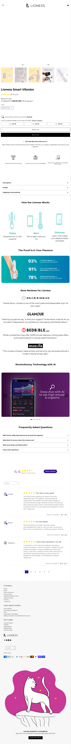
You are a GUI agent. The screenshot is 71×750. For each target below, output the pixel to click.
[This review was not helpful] (65, 535)
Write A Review (50, 471)
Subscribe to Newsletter (11, 614)
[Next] (48, 64)
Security (6, 599)
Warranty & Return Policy (11, 596)
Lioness (9, 653)
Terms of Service (9, 592)
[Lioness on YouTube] (6, 640)
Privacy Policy (8, 594)
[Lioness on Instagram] (8, 640)
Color (2, 105)
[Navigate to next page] (49, 571)
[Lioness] (35, 5)
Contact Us (7, 601)
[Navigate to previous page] (22, 571)
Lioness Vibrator (8, 623)
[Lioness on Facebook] (4, 640)
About (5, 588)
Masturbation (8, 626)
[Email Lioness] (10, 640)
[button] (35, 101)
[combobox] (12, 483)
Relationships (8, 628)
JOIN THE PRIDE (35, 738)
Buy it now (35, 135)
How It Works (8, 608)
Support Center (8, 598)
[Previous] (23, 64)
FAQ (5, 612)
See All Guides (8, 630)
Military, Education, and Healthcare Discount (17, 615)
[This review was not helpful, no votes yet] (65, 515)
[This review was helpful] (61, 515)
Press (5, 590)
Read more (31, 509)
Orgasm (6, 624)
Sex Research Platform (10, 610)
